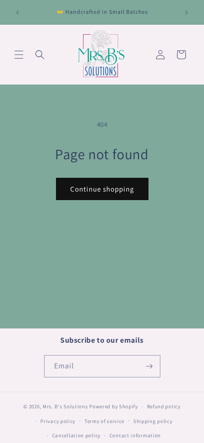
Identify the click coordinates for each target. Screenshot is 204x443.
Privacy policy (57, 421)
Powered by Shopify (113, 406)
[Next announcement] (186, 12)
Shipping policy (153, 421)
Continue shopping (102, 188)
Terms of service (104, 421)
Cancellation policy (76, 435)
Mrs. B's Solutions (65, 406)
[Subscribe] (149, 366)
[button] (19, 54)
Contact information (135, 435)
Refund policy (164, 406)
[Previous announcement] (17, 12)
